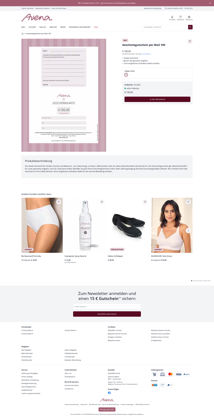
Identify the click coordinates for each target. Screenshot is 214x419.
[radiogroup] (157, 73)
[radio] (126, 74)
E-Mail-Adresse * (80, 307)
